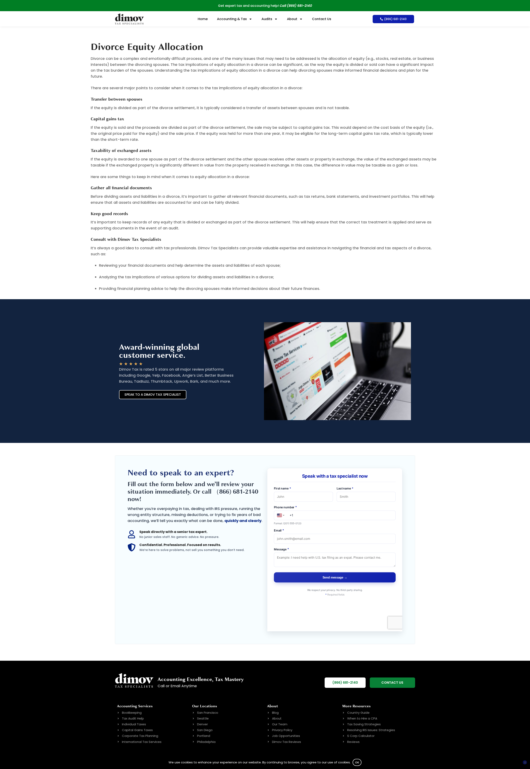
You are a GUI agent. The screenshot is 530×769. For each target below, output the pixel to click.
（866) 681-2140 (235, 491)
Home (203, 19)
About (292, 19)
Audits (266, 19)
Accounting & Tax (232, 19)
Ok (357, 762)
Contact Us (321, 19)
